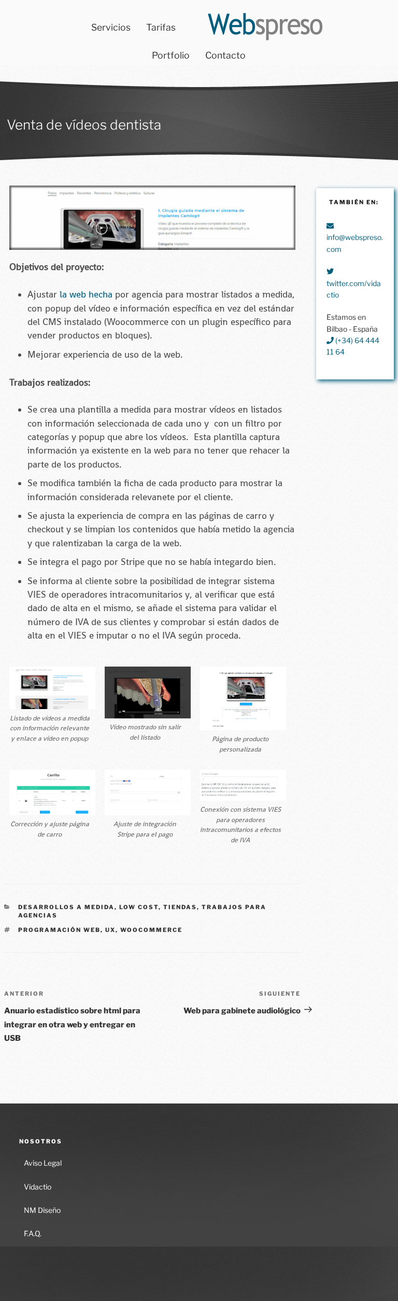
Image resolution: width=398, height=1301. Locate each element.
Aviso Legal (43, 1162)
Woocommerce (151, 930)
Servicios (111, 27)
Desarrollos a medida (66, 907)
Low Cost (139, 907)
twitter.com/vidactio (353, 289)
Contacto (225, 55)
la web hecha (86, 294)
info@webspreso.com (354, 243)
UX (110, 930)
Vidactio (37, 1186)
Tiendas (180, 907)
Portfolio (171, 55)
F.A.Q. (32, 1233)
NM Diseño (42, 1210)
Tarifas (161, 27)
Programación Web (59, 930)
